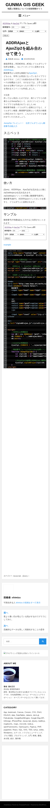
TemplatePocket (24, 805)
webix (41, 730)
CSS (34, 712)
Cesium (28, 712)
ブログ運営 (8, 736)
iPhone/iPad (16, 721)
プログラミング (20, 736)
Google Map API (37, 718)
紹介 (12, 738)
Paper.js (33, 727)
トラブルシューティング (32, 733)
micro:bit (22, 724)
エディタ (17, 733)
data (13, 715)
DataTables (20, 715)
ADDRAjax (8, 70)
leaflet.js (41, 721)
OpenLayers (24, 727)
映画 (34, 736)
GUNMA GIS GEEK (25, 4)
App (5, 712)
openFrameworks (11, 727)
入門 (30, 736)
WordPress (42, 805)
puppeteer (7, 730)
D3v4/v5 (7, 715)
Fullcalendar (8, 718)
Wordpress (8, 733)
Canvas (20, 712)
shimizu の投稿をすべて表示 (28, 603)
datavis (29, 715)
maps (16, 724)
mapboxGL (8, 724)
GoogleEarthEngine (22, 718)
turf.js (35, 730)
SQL (20, 730)
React (15, 730)
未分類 (6, 738)
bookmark (12, 712)
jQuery (25, 576)
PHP (39, 727)
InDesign (7, 721)
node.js (30, 724)
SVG (25, 730)
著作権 (18, 738)
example (7, 245)
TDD (30, 730)
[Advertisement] (25, 471)
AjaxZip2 (33, 73)
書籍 (39, 736)
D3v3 (39, 712)
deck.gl (36, 715)
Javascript (17, 576)
